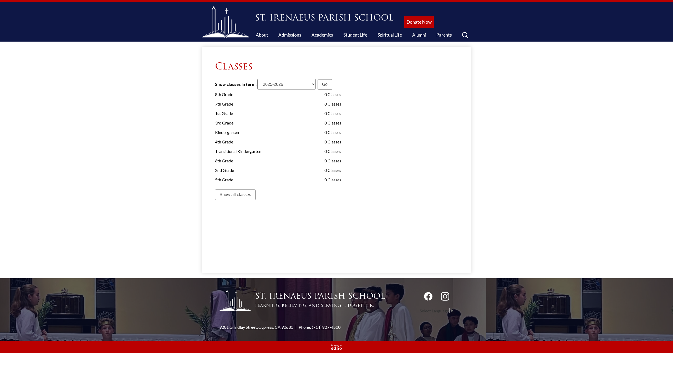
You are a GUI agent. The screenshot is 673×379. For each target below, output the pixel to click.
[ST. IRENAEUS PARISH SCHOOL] (227, 22)
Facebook (428, 296)
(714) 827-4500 (326, 327)
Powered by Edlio (336, 347)
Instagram (445, 296)
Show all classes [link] (235, 194)
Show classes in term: (236, 84)
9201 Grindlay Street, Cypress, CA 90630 (256, 327)
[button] (262, 35)
